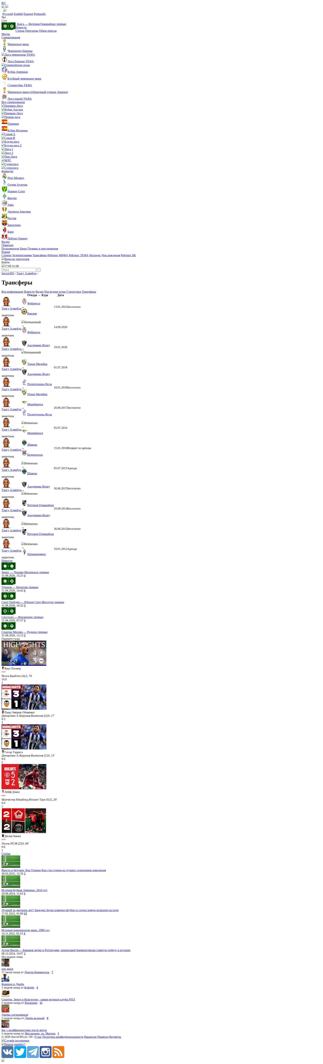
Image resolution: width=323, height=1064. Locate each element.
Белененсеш (35, 454)
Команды (7, 171)
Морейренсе (35, 404)
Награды (95, 255)
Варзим (32, 313)
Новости (21, 27)
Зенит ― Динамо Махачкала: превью (25, 572)
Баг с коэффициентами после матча (24, 1030)
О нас (38, 1036)
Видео (5, 241)
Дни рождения (110, 255)
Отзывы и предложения (42, 248)
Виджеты (115, 1036)
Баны (23, 248)
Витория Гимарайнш (40, 505)
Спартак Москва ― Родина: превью (24, 632)
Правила (102, 1036)
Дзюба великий (34, 1018)
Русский (7, 14)
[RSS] (58, 1057)
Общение (7, 245)
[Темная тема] (2, 6)
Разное (5, 251)
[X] (20, 1057)
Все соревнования (13, 102)
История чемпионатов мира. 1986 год (25, 930)
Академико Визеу (38, 345)
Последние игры (55, 291)
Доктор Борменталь (36, 972)
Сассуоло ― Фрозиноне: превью (22, 617)
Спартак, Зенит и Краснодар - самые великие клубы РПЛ (38, 999)
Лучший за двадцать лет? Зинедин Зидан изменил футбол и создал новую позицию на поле (60, 910)
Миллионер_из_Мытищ (40, 1033)
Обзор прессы (48, 30)
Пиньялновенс (36, 554)
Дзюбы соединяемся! (14, 1014)
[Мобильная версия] (6, 6)
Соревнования (10, 37)
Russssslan (31, 1002)
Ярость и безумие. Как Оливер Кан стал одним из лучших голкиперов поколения (53, 870)
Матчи (5, 34)
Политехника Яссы (39, 384)
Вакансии (90, 1036)
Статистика (73, 291)
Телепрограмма (22, 255)
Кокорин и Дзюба (12, 984)
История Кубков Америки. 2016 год (24, 890)
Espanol (28, 14)
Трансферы (40, 255)
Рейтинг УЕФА (79, 255)
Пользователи (10, 248)
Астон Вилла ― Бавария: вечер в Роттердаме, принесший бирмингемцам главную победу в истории (65, 950)
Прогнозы (31, 30)
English (18, 14)
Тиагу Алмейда (26, 273)
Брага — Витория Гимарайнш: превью (41, 24)
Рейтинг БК (128, 255)
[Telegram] (33, 1057)
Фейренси (33, 303)
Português (40, 14)
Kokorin (29, 987)
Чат (3, 17)
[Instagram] (46, 1057)
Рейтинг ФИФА (57, 255)
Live (4, 20)
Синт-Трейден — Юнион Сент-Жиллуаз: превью (32, 602)
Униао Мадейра (37, 364)
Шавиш (32, 444)
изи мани (7, 968)
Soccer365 (7, 273)
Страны (6, 255)
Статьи (20, 30)
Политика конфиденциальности (62, 1036)
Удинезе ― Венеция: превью (19, 587)
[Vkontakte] (7, 1057)
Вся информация (12, 291)
